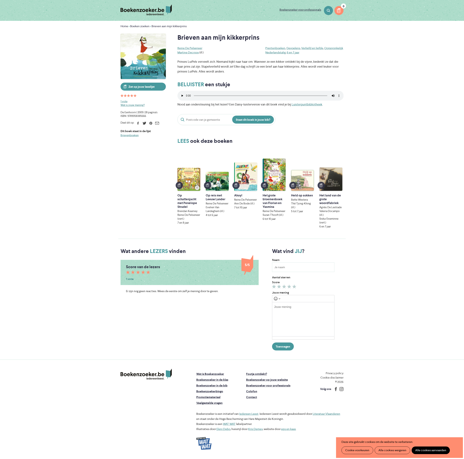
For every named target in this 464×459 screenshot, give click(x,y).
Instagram (340, 389)
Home (124, 26)
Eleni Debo (223, 429)
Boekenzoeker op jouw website (267, 380)
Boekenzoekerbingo (209, 391)
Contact (251, 397)
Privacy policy (334, 373)
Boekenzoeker (146, 10)
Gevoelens (293, 48)
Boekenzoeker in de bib (211, 385)
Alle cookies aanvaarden (430, 450)
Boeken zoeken (328, 10)
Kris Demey (255, 429)
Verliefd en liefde (312, 48)
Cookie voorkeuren (357, 450)
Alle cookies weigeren (392, 450)
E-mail (157, 123)
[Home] (146, 374)
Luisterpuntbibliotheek (307, 104)
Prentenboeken (275, 48)
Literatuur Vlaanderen (326, 414)
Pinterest (151, 123)
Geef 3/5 (284, 287)
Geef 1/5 (274, 287)
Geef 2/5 (279, 287)
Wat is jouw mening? (133, 105)
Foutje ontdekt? (256, 374)
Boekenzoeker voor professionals (300, 10)
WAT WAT (229, 424)
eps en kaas (288, 429)
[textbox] (303, 319)
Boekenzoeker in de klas (212, 380)
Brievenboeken (130, 135)
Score (276, 282)
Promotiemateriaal (208, 397)
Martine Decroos (188, 52)
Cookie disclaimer (331, 377)
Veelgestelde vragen (209, 403)
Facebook (138, 123)
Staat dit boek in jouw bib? (253, 120)
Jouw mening (280, 292)
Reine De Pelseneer (189, 48)
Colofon (251, 391)
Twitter (144, 123)
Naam (275, 260)
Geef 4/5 (289, 287)
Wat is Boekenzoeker (210, 374)
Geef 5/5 (294, 287)
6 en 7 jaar (293, 52)
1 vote (124, 101)
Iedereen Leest (248, 414)
